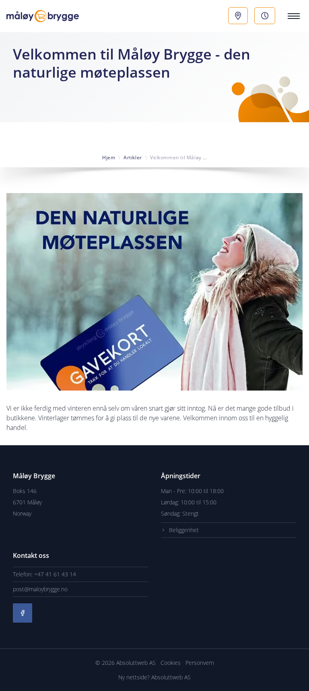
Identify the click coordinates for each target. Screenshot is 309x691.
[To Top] (296, 678)
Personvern (199, 662)
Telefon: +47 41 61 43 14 (44, 574)
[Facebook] (22, 613)
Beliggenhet (184, 530)
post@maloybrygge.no (40, 589)
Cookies (171, 662)
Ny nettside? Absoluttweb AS (154, 677)
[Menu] (292, 16)
